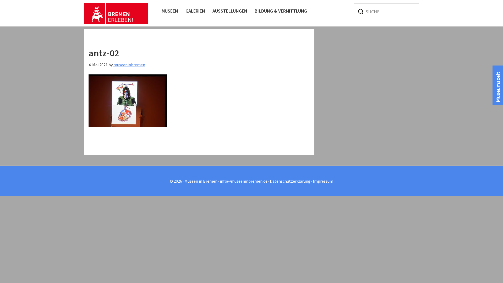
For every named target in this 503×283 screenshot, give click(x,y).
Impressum (323, 181)
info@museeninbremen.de (243, 181)
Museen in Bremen (121, 13)
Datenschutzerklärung (290, 181)
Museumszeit (498, 87)
